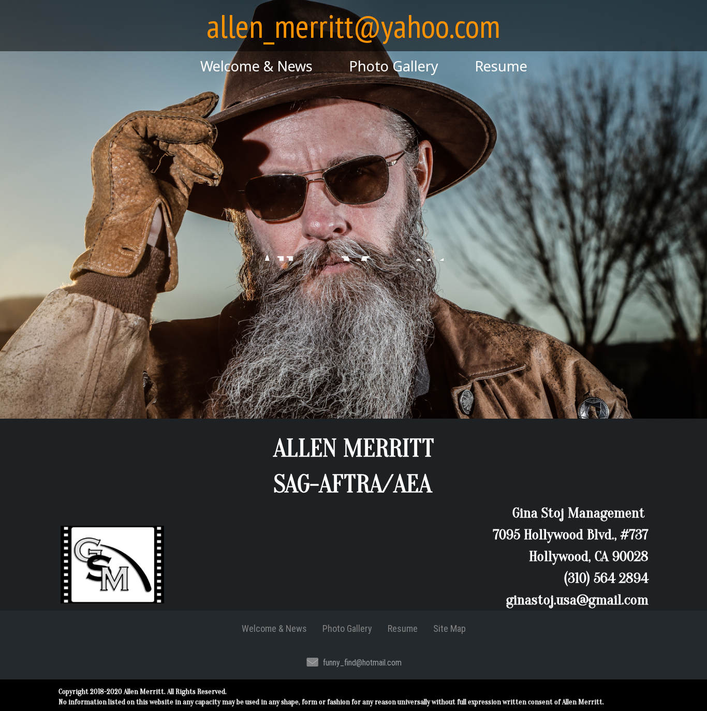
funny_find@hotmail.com (362, 663)
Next (658, 265)
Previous (48, 265)
